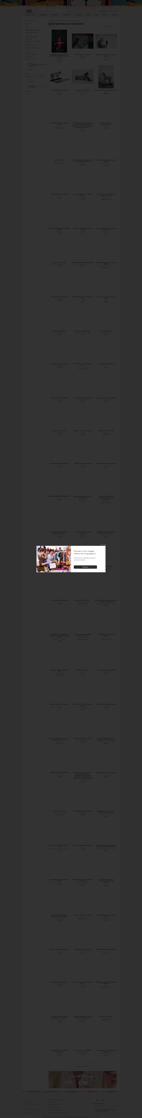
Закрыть (102, 544)
